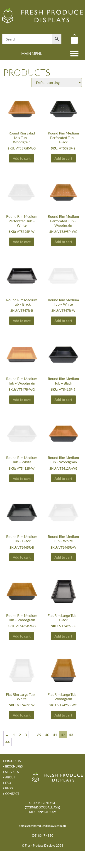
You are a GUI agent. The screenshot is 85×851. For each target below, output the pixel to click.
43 (71, 734)
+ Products (12, 761)
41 (55, 734)
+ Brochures (13, 766)
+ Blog (8, 788)
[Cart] (74, 39)
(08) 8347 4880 (42, 835)
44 (7, 742)
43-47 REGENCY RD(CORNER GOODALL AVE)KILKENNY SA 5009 (42, 807)
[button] (74, 53)
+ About (9, 777)
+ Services (11, 772)
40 (47, 734)
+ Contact (11, 793)
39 (39, 734)
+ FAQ (7, 783)
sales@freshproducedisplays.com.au (42, 826)
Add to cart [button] (22, 158)
